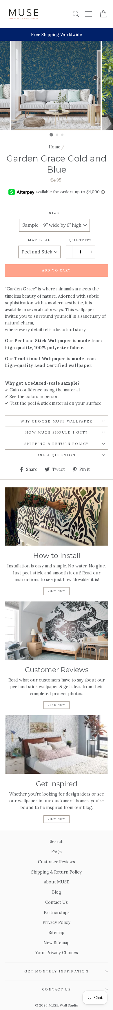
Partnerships (57, 912)
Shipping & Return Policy (56, 443)
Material (39, 240)
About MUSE (57, 882)
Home (54, 147)
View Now (56, 590)
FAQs (56, 851)
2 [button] (57, 135)
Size (54, 213)
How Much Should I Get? (56, 432)
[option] (56, 34)
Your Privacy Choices (56, 952)
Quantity (80, 240)
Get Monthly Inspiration (56, 971)
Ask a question (56, 455)
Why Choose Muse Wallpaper (57, 421)
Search (56, 841)
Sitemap (56, 932)
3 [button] (62, 135)
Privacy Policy (56, 922)
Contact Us (56, 902)
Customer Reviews (56, 862)
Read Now (56, 705)
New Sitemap (56, 942)
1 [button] (51, 134)
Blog (56, 892)
